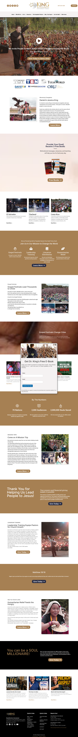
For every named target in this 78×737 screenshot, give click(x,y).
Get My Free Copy (27, 385)
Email (24, 379)
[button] (55, 344)
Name (23, 373)
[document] (39, 368)
